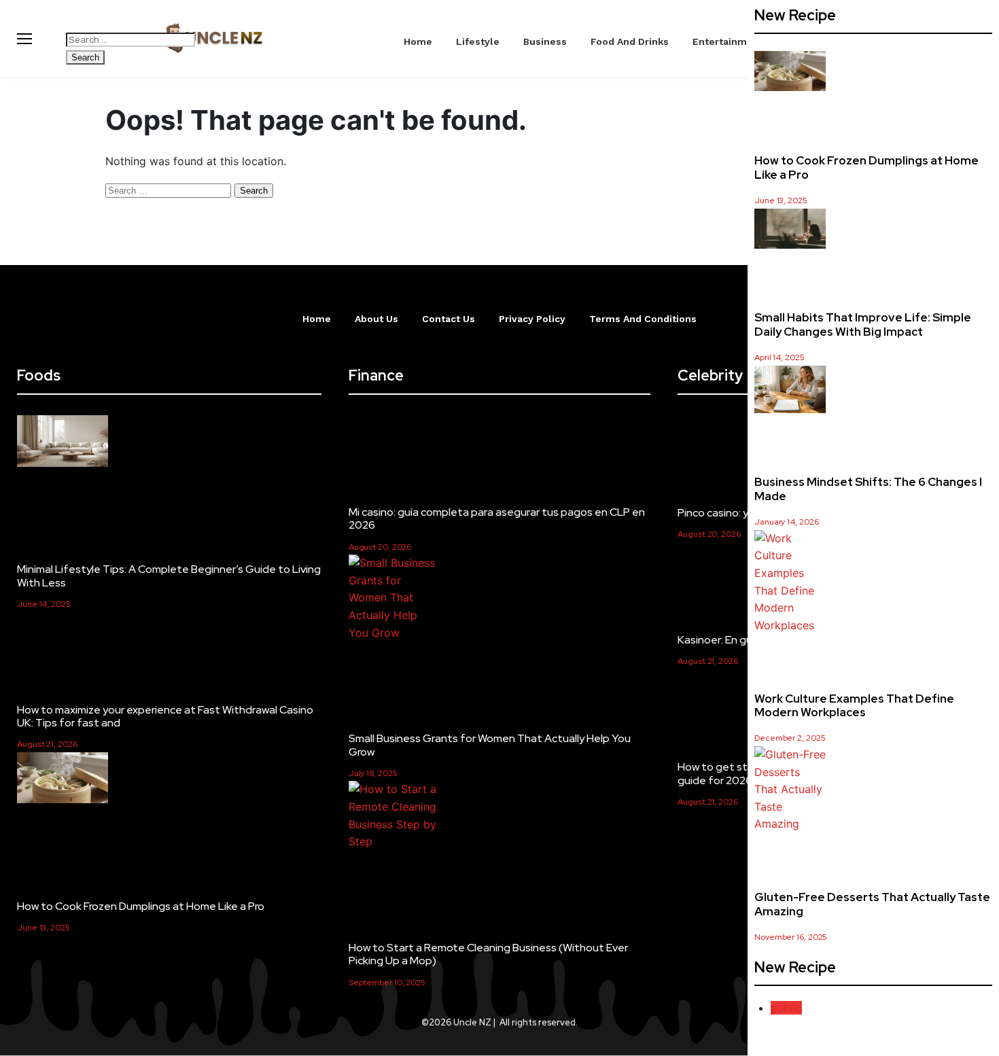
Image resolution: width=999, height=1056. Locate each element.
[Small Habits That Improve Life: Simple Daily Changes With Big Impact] (790, 231)
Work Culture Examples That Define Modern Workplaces (854, 705)
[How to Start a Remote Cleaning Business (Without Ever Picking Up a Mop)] (394, 815)
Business (545, 41)
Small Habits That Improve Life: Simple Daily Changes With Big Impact (862, 324)
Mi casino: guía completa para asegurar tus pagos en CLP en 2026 (497, 518)
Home (418, 41)
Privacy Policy (532, 318)
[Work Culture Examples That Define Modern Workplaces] (790, 582)
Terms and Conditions (643, 318)
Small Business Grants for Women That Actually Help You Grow (490, 744)
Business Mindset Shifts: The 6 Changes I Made (868, 488)
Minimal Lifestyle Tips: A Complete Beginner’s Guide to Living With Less (169, 575)
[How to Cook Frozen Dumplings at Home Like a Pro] (790, 73)
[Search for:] (130, 39)
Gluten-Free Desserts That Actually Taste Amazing (872, 904)
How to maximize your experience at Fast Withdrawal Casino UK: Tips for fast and (165, 716)
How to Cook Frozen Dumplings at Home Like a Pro (866, 167)
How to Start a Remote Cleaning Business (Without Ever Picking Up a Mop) (488, 954)
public (786, 1008)
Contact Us (448, 318)
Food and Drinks (630, 41)
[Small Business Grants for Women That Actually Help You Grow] (394, 598)
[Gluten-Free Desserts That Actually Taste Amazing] (790, 789)
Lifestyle (478, 41)
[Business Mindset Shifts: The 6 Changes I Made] (790, 392)
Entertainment (728, 41)
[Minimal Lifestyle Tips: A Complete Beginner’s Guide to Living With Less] (62, 443)
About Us (376, 318)
